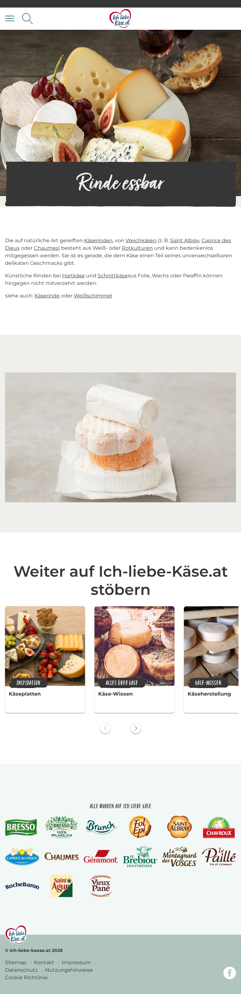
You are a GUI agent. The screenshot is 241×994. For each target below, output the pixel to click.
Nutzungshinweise (69, 970)
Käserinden (98, 240)
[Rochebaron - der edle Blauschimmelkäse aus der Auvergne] (22, 886)
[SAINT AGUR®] (62, 886)
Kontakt (45, 962)
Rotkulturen (137, 248)
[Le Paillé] (219, 856)
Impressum (77, 962)
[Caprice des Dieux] (22, 856)
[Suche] (27, 18)
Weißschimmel (93, 296)
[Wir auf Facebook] (229, 974)
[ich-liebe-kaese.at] (16, 934)
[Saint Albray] (179, 827)
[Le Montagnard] (179, 857)
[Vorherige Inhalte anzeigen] (105, 728)
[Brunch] (101, 827)
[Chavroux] (219, 827)
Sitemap (16, 962)
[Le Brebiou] (140, 856)
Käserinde (47, 296)
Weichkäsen (141, 240)
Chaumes (46, 248)
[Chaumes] (61, 856)
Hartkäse (73, 276)
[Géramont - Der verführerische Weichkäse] (101, 856)
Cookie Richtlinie (26, 978)
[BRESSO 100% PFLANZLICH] (61, 827)
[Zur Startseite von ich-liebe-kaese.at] (120, 18)
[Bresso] (22, 827)
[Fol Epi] (140, 827)
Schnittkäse (113, 276)
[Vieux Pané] (101, 886)
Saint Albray (184, 240)
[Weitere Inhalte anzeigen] (136, 728)
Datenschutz (22, 970)
